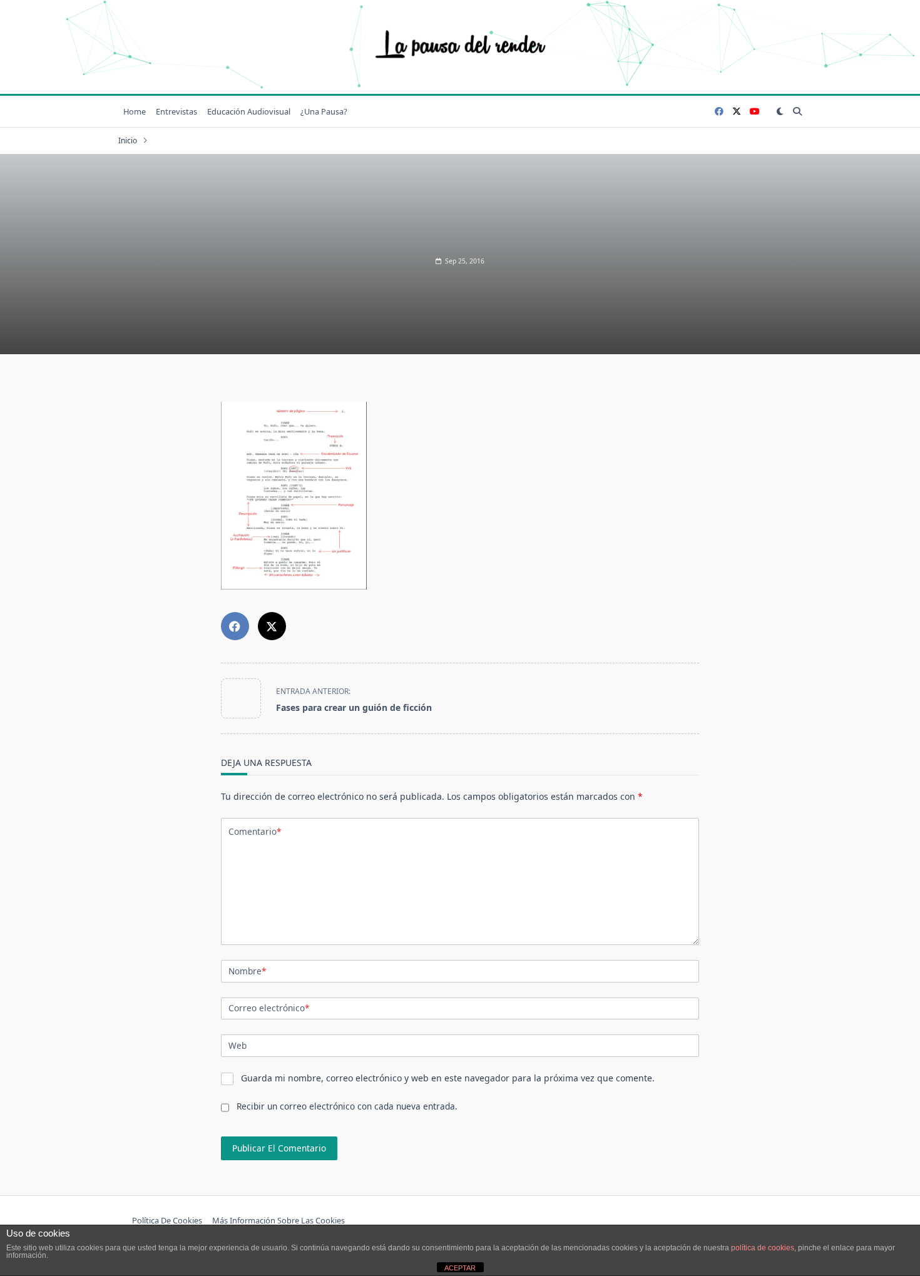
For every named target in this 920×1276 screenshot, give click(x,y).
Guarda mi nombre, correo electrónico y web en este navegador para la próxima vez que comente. (448, 1078)
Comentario (254, 831)
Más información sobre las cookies (278, 1221)
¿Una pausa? (323, 111)
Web (237, 1045)
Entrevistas (176, 111)
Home (134, 111)
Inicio (127, 140)
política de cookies (762, 1247)
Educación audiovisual (248, 111)
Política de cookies (167, 1221)
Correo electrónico (268, 1008)
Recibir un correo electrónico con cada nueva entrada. (347, 1106)
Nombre (247, 971)
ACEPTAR (460, 1268)
